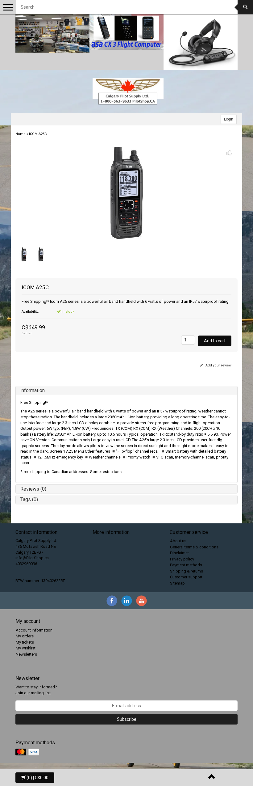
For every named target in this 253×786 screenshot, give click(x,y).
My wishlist (25, 648)
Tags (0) (29, 499)
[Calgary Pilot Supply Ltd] (128, 91)
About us (178, 541)
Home (20, 134)
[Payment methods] (27, 752)
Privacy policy (182, 559)
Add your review (218, 365)
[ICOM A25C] (126, 193)
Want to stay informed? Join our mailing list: (36, 690)
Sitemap (177, 583)
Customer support (186, 577)
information (32, 390)
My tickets (25, 642)
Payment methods (186, 565)
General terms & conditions (194, 547)
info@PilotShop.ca (32, 558)
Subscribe (126, 719)
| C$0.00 (37, 777)
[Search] (245, 7)
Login (228, 119)
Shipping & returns (186, 571)
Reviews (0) (33, 489)
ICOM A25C (38, 134)
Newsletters (26, 654)
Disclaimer (179, 553)
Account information (34, 630)
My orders (25, 636)
